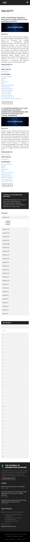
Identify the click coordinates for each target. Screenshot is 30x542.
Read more (7, 102)
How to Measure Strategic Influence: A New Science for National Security (14, 19)
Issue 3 (8, 221)
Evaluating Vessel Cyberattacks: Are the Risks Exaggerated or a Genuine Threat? (13, 501)
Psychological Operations (7, 97)
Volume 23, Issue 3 (5, 67)
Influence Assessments (7, 95)
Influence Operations (6, 92)
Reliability (3, 78)
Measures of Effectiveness (7, 85)
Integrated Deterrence (6, 88)
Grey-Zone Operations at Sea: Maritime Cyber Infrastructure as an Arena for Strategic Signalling (14, 493)
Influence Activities (6, 93)
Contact (19, 539)
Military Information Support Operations (11, 98)
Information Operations (7, 90)
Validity (3, 80)
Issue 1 (8, 224)
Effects (2, 83)
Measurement (4, 81)
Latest (23, 539)
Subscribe (13, 539)
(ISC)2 (4, 330)
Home (7, 539)
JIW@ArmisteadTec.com (9, 526)
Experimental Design (6, 76)
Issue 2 (8, 222)
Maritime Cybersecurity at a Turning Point (13, 486)
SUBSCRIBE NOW (8, 478)
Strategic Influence (5, 87)
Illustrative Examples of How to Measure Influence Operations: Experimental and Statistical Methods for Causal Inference (14, 111)
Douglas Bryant (5, 71)
